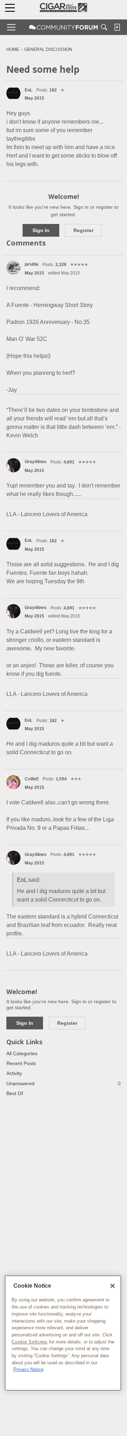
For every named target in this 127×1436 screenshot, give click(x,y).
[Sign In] (116, 27)
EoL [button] (28, 90)
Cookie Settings (30, 1342)
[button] (13, 93)
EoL (22, 880)
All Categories (21, 1053)
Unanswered (63, 1083)
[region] (63, 1333)
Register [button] (83, 230)
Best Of (14, 1093)
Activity (14, 1073)
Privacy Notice (28, 1369)
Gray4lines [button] (36, 461)
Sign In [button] (40, 230)
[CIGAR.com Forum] (63, 27)
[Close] (112, 1286)
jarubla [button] (31, 264)
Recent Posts (21, 1063)
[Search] (104, 27)
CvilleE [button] (32, 778)
